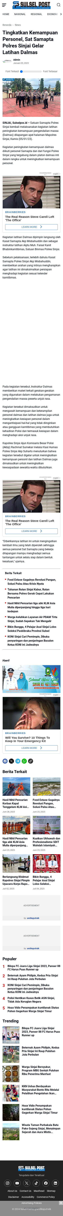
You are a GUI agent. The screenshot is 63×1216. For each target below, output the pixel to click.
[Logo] (31, 1168)
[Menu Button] (4, 5)
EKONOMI (52, 14)
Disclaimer (13, 1197)
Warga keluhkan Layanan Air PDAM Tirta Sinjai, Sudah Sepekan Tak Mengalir (32, 619)
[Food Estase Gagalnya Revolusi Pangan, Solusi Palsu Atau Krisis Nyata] (46, 786)
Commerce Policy (46, 1197)
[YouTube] (17, 1183)
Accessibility (28, 1197)
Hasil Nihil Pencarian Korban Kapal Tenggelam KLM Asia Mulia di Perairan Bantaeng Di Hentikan (16, 803)
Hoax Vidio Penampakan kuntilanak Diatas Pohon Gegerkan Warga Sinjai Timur (33, 1009)
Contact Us (25, 1191)
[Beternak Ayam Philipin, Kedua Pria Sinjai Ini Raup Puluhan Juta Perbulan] (11, 1054)
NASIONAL (20, 14)
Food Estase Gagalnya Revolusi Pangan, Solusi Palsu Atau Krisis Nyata (32, 581)
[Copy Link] (30, 761)
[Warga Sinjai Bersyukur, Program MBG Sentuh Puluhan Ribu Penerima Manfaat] (11, 1073)
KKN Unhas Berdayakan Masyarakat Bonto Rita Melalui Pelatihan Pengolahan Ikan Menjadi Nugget (40, 1090)
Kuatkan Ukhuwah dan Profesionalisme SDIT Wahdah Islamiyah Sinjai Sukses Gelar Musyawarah (46, 842)
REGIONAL (36, 14)
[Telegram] (17, 761)
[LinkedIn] (55, 1183)
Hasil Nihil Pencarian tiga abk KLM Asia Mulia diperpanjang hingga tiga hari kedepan (31, 607)
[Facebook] (5, 761)
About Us (12, 1191)
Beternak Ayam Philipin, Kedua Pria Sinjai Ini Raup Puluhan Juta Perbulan (33, 977)
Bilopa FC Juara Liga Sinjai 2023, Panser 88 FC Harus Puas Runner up (34, 967)
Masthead (39, 1191)
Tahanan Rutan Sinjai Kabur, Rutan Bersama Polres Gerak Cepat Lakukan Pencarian (31, 593)
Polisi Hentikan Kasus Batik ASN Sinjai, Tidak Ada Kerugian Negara (31, 999)
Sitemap (51, 1191)
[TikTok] (36, 1183)
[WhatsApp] (24, 761)
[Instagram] (7, 1183)
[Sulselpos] (31, 5)
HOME (6, 14)
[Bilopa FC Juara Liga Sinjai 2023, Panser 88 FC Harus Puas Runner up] (11, 1035)
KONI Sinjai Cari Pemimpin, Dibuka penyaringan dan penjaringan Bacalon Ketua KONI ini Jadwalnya (30, 640)
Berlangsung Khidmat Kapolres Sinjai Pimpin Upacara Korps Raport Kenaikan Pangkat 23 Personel (16, 880)
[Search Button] (59, 5)
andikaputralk (33, 918)
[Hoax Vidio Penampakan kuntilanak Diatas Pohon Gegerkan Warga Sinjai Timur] (11, 1112)
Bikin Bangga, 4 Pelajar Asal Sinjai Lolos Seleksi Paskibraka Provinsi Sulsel (32, 628)
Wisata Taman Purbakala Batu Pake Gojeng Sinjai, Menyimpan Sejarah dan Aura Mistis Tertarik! (41, 1128)
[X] (11, 761)
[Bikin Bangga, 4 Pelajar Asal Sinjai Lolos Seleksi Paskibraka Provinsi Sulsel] (46, 863)
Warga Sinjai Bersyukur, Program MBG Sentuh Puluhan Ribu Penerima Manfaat (40, 1070)
